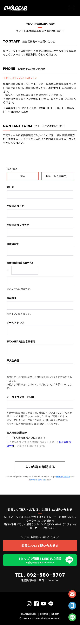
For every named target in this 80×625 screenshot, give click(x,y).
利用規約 (44, 613)
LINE (72, 617)
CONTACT (72, 594)
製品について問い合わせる (40, 545)
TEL (72, 606)
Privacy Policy (63, 476)
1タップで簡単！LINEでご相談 (40, 560)
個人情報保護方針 (29, 613)
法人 (22, 176)
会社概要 (55, 613)
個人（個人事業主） (57, 176)
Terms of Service (37, 479)
